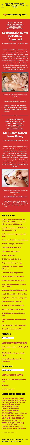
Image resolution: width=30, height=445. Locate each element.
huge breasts (6, 408)
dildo (21, 105)
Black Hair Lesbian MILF (15, 119)
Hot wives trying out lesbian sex (12, 244)
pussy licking (18, 423)
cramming (5, 404)
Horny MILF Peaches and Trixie (12, 329)
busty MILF (18, 402)
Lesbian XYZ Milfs (5, 432)
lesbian (16, 410)
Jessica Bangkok (7, 410)
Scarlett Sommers (8, 389)
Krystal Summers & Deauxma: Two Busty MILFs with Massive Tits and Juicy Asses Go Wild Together (13, 222)
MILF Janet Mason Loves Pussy (15, 134)
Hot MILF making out (9, 255)
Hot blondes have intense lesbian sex (14, 290)
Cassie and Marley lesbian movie (13, 309)
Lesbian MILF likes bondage (12, 432)
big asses (6, 105)
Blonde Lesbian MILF (15, 23)
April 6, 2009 (24, 140)
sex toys (11, 426)
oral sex (15, 420)
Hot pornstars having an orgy (12, 263)
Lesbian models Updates (14, 342)
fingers (13, 201)
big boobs (8, 398)
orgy (20, 420)
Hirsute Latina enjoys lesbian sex (13, 305)
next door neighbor (6, 420)
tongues (18, 205)
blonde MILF (16, 400)
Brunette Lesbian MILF (15, 123)
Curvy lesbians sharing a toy (11, 247)
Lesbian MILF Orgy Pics (15, 28)
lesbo (4, 415)
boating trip (13, 105)
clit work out (7, 201)
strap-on (4, 428)
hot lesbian (17, 404)
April (3, 398)
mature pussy (12, 205)
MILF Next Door (15, 417)
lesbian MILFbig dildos (17, 107)
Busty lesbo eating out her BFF (12, 301)
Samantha (5, 426)
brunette (23, 400)
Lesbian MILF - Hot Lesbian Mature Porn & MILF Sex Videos (15, 5)
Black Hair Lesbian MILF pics (15, 121)
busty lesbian (10, 402)
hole (24, 105)
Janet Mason (7, 203)
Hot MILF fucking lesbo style (11, 259)
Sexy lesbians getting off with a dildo (14, 294)
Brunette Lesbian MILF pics (15, 125)
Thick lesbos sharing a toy (11, 251)
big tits (14, 398)
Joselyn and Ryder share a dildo (13, 276)
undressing (9, 428)
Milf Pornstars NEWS (12, 375)
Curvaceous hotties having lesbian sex (15, 240)
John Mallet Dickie (11, 43)
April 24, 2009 (24, 43)
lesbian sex (23, 413)
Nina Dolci (5, 385)
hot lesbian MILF (7, 406)
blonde (21, 398)
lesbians (17, 413)
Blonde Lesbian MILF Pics (15, 25)
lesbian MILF (7, 107)
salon (19, 425)
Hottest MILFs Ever (21, 201)
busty (3, 402)
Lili (13, 415)
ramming (4, 425)
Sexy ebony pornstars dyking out (13, 280)
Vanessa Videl (16, 428)
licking (10, 415)
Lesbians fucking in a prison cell (12, 273)
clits (18, 105)
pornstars (6, 422)
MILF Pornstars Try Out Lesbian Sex (14, 325)
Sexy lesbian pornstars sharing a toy (14, 298)
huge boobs (16, 406)
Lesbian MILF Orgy (15, 26)
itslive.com (15, 408)
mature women (19, 415)
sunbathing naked (17, 109)
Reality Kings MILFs (12, 425)
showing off (21, 426)
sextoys (16, 426)
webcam (23, 428)
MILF (4, 418)
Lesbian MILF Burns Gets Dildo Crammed (15, 36)
